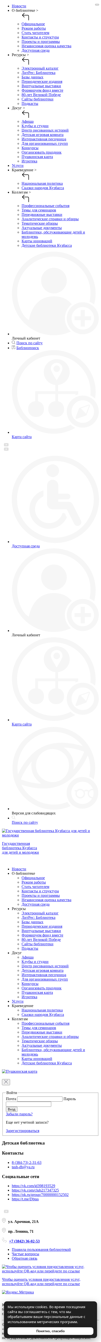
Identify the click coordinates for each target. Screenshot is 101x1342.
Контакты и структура (40, 37)
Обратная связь (24, 1258)
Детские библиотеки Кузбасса (47, 245)
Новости (19, 6)
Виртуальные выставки (41, 86)
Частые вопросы (25, 1254)
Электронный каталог (40, 68)
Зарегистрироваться (22, 1131)
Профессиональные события (45, 206)
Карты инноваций (37, 241)
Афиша (28, 121)
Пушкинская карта (37, 157)
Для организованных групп (45, 143)
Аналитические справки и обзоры (50, 219)
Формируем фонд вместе (42, 90)
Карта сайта (22, 437)
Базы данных (32, 77)
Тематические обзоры (40, 223)
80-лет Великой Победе (41, 95)
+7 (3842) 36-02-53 (24, 1241)
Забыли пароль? (19, 1114)
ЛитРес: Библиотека (38, 73)
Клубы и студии (35, 126)
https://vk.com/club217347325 (35, 1190)
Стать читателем (35, 33)
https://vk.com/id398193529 (33, 1186)
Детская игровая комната (42, 135)
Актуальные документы (42, 228)
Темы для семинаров (39, 210)
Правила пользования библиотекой (41, 1249)
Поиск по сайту (29, 343)
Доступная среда (36, 50)
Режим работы (34, 28)
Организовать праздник (42, 152)
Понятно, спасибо (50, 1331)
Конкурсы (30, 148)
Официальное (33, 24)
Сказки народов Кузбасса (43, 188)
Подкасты (30, 103)
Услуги (18, 165)
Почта (11, 1099)
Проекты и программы (41, 41)
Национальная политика (42, 183)
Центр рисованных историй (45, 130)
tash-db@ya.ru (23, 1167)
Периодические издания (42, 81)
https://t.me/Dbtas (25, 1199)
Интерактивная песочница (44, 139)
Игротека (29, 161)
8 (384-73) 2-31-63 (26, 1162)
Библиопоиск (27, 348)
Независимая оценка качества (46, 46)
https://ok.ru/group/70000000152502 (40, 1195)
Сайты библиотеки (37, 99)
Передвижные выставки (42, 214)
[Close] (97, 4)
